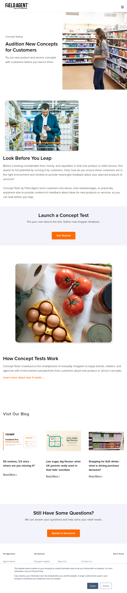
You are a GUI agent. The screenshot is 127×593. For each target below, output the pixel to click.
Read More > (10, 474)
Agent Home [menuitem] (9, 561)
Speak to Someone (63, 533)
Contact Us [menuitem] (86, 561)
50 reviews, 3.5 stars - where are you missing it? (19, 463)
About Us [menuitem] (62, 561)
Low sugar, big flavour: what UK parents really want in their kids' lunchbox (63, 466)
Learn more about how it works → (24, 377)
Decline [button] (106, 585)
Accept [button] (93, 585)
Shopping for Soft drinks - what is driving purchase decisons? (104, 466)
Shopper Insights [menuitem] (42, 561)
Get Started (63, 235)
